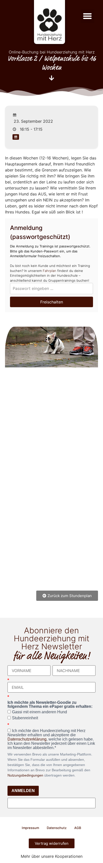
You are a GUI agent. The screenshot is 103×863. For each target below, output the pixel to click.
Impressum (30, 828)
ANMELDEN (23, 791)
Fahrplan (49, 271)
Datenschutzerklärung (27, 739)
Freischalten (51, 301)
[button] (87, 16)
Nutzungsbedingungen (25, 775)
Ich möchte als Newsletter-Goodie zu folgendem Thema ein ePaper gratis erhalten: (50, 705)
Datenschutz (56, 828)
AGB (77, 828)
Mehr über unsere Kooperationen (51, 856)
